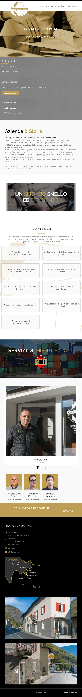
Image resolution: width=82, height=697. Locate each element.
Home (42, 6)
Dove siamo (66, 6)
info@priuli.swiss (12, 71)
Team (59, 6)
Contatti (74, 6)
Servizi (53, 6)
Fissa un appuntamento (9, 93)
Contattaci (68, 511)
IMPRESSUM (41, 693)
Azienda (47, 6)
